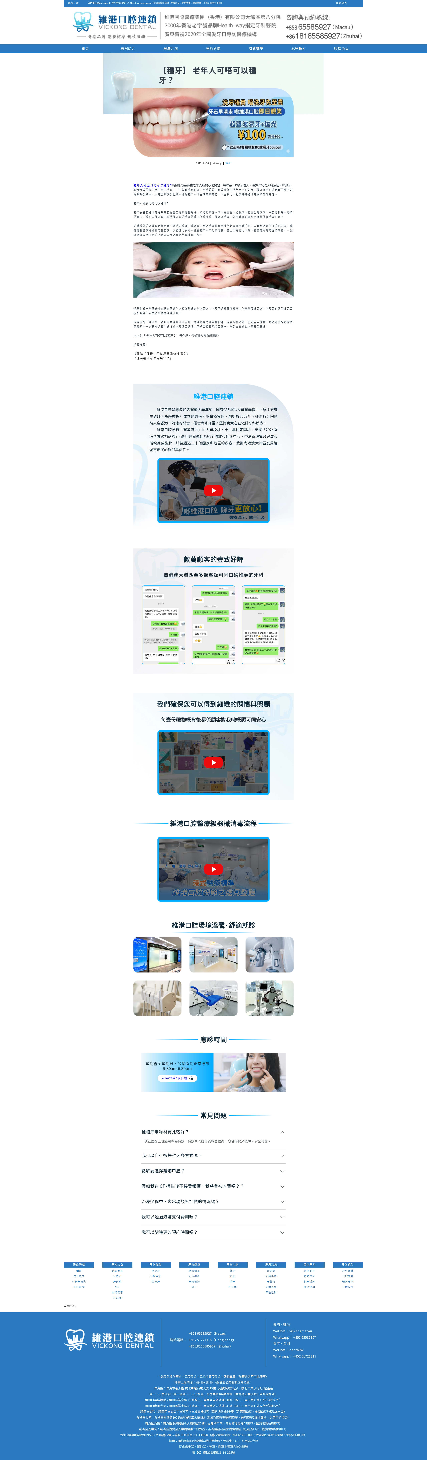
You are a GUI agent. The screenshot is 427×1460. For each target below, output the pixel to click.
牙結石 (117, 1276)
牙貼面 (117, 1298)
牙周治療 (271, 1264)
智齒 (233, 1276)
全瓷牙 (156, 1271)
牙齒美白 (117, 1264)
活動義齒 (155, 1276)
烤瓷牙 (156, 1281)
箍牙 (194, 1287)
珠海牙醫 (73, 3)
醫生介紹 (170, 48)
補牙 (233, 1271)
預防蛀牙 (309, 1276)
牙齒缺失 (348, 1287)
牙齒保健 (348, 1264)
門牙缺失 (79, 1276)
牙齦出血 (271, 1276)
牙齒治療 (233, 1264)
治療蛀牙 (309, 1271)
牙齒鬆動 (271, 1292)
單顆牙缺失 (79, 1281)
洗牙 (117, 1287)
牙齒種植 (79, 1264)
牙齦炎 (271, 1281)
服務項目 (341, 48)
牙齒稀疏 (194, 1276)
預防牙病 (348, 1281)
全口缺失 (79, 1287)
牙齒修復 (156, 1264)
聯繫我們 (341, 3)
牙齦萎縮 (271, 1287)
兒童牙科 (310, 1264)
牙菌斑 (117, 1281)
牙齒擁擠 (194, 1281)
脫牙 (233, 1281)
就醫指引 (298, 48)
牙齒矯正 (194, 1264)
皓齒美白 (117, 1271)
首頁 (85, 48)
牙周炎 (271, 1271)
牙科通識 (348, 1271)
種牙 (228, 163)
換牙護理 (309, 1281)
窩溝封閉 (309, 1287)
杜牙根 (233, 1287)
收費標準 (256, 48)
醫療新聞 (213, 48)
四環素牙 (117, 1292)
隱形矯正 (194, 1271)
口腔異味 (348, 1276)
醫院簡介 (128, 48)
